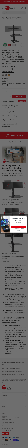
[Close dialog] (26, 216)
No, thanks (18, 230)
